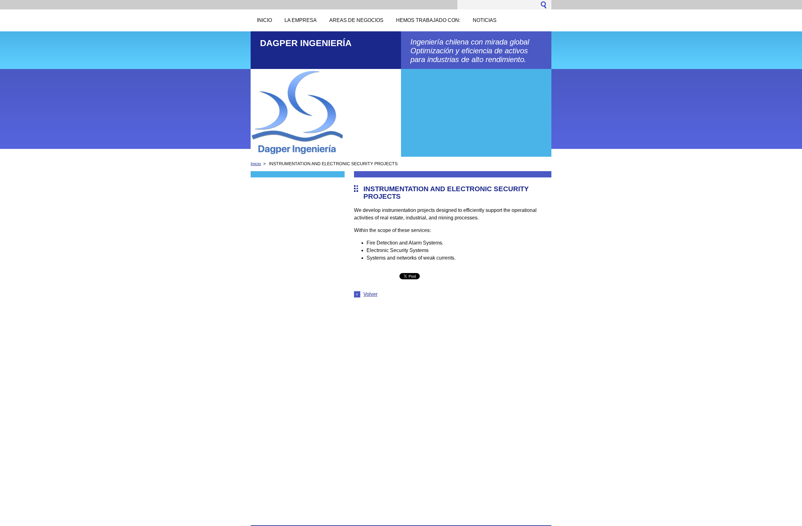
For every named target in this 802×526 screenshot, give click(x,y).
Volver (370, 294)
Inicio (256, 163)
